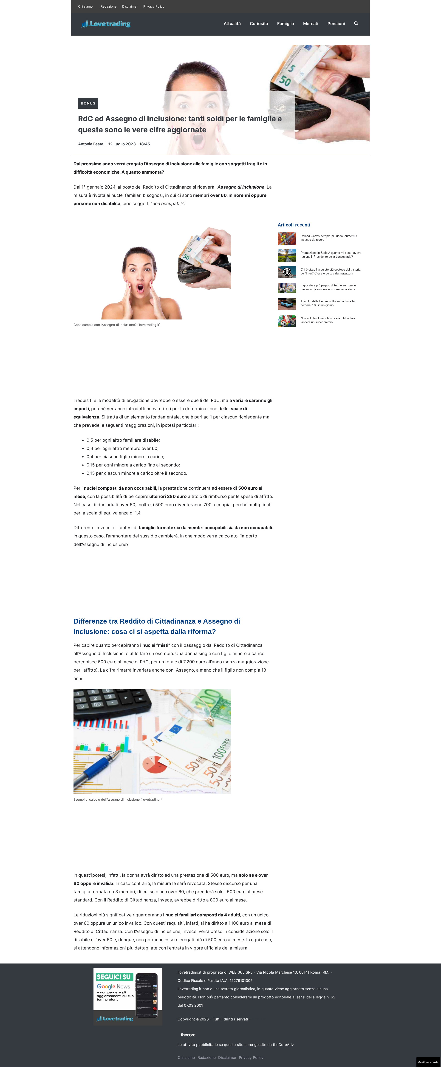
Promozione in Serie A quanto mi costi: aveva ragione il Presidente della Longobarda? (331, 254)
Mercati (310, 23)
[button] (356, 23)
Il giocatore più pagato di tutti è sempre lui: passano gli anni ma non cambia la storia (329, 287)
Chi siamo (85, 6)
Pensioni (336, 23)
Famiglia (285, 23)
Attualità (232, 23)
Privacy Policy (153, 6)
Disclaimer (130, 6)
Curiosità (259, 23)
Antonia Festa (90, 144)
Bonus (88, 103)
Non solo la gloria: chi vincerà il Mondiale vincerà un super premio (328, 320)
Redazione (108, 6)
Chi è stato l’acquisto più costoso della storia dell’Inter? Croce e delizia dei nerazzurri (330, 271)
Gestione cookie (428, 1062)
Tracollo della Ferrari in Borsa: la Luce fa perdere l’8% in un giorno (328, 303)
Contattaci (261, 1019)
